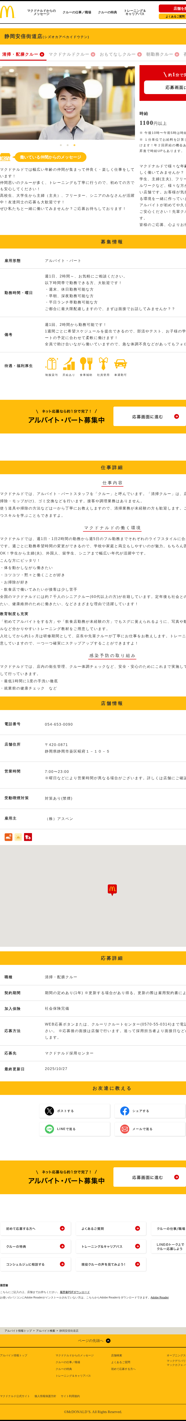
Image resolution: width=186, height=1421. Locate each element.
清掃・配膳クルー (20, 54)
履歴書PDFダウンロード (75, 1292)
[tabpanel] (67, 103)
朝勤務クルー (160, 54)
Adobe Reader (160, 1297)
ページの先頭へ (90, 1341)
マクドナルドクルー (69, 54)
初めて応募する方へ (123, 1369)
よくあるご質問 (120, 1362)
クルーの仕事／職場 (77, 12)
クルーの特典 (107, 12)
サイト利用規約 (70, 1396)
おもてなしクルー (118, 54)
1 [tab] (61, 145)
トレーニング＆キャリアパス (135, 12)
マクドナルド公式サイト (15, 1396)
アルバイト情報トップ (13, 1355)
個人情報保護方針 (45, 1396)
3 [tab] (74, 145)
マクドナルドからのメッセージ (41, 12)
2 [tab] (67, 145)
